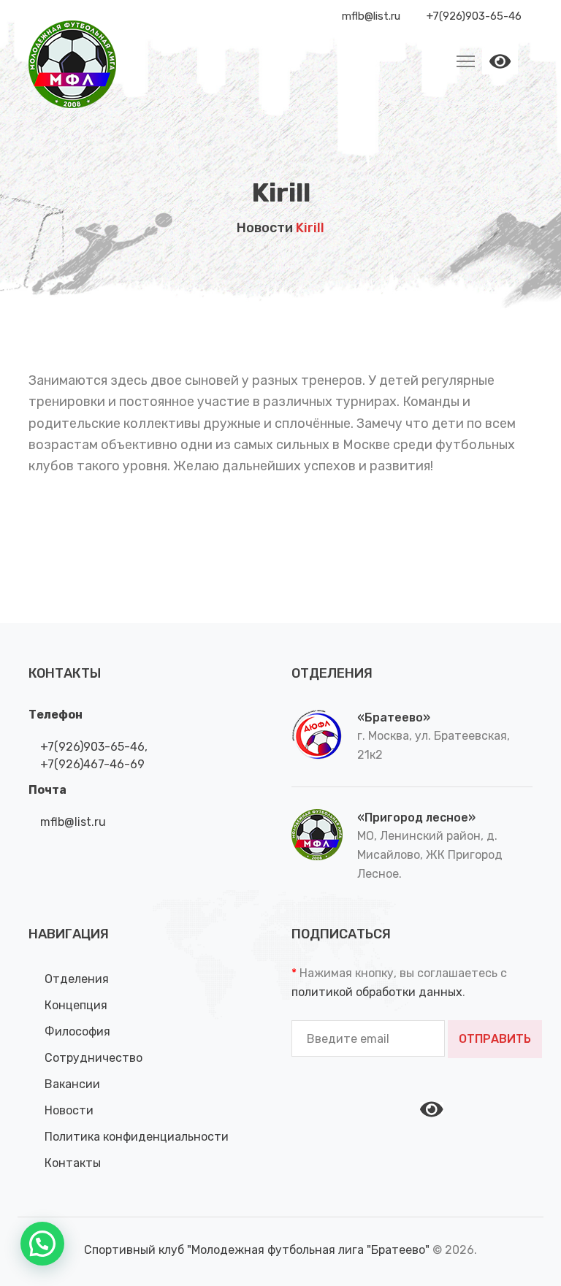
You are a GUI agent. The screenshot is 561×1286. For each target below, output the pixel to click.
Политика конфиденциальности (137, 1137)
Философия (77, 1031)
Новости (265, 228)
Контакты (73, 1163)
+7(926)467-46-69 (91, 764)
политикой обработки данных (376, 992)
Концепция (76, 1005)
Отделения (77, 979)
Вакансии (72, 1084)
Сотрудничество (93, 1058)
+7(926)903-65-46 (91, 747)
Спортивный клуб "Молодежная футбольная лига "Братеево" (258, 1250)
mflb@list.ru (71, 822)
